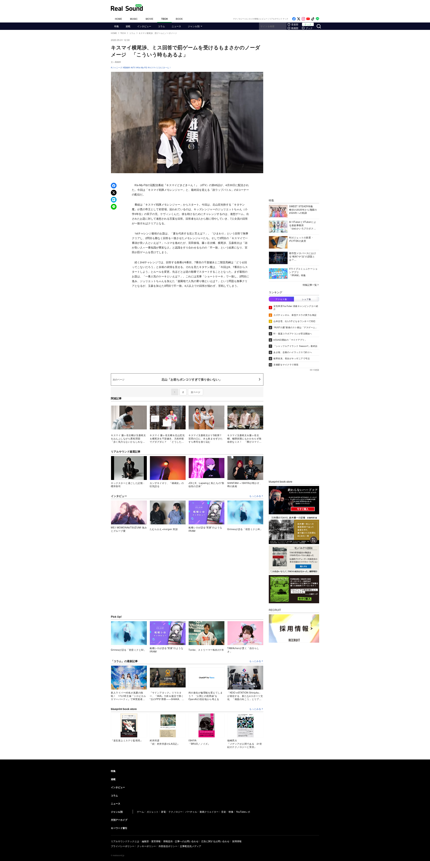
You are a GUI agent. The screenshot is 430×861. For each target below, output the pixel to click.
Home (118, 18)
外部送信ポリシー (168, 846)
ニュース (176, 26)
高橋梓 (127, 67)
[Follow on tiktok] (312, 19)
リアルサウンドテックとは (125, 841)
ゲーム (140, 811)
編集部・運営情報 (151, 841)
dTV (134, 67)
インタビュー (144, 26)
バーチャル (191, 811)
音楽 (223, 811)
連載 (128, 26)
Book (179, 18)
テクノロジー (175, 811)
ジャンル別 (194, 26)
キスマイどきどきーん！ (160, 67)
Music (134, 18)
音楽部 (294, 24)
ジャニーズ (117, 67)
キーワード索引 (119, 828)
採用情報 (237, 841)
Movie (149, 18)
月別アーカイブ (119, 819)
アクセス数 (281, 299)
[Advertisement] (237, 7)
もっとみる (255, 496)
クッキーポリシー (146, 846)
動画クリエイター (209, 811)
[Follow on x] (298, 19)
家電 (163, 811)
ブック (309, 28)
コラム (161, 26)
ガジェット (152, 811)
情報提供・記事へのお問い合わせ (181, 841)
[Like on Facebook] (294, 19)
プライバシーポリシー (122, 846)
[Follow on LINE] (317, 19)
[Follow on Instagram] (303, 19)
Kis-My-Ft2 (142, 67)
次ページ (195, 392)
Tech (164, 18)
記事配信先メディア (190, 846)
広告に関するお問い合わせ (215, 841)
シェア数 (306, 299)
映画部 (294, 28)
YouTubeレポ (243, 811)
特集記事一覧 (310, 284)
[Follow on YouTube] (308, 19)
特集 (116, 26)
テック (307, 24)
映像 (231, 811)
